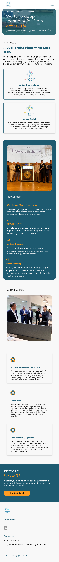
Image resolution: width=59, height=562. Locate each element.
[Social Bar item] (5, 528)
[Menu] (52, 4)
